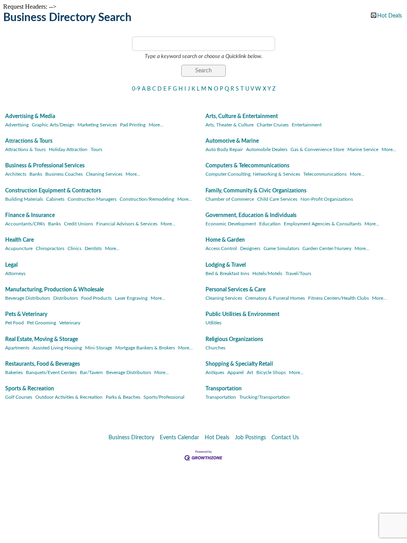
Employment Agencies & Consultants (322, 223)
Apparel (235, 372)
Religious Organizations (234, 339)
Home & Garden (225, 240)
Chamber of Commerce (229, 199)
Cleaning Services (104, 174)
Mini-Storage (98, 347)
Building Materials (24, 199)
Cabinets (55, 199)
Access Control (221, 248)
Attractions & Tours (28, 141)
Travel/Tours (298, 273)
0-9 (136, 89)
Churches (215, 347)
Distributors (65, 298)
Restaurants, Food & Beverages (42, 364)
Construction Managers (92, 199)
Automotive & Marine (232, 141)
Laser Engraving (131, 298)
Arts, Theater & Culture (229, 124)
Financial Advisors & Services (126, 223)
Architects (15, 174)
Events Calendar (179, 437)
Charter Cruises (273, 124)
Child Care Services (277, 199)
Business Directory (131, 437)
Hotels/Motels (267, 273)
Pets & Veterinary (26, 314)
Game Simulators (281, 248)
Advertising (17, 124)
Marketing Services (97, 124)
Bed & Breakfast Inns (227, 273)
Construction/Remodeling (147, 199)
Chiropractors (50, 248)
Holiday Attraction (68, 149)
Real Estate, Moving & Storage (41, 339)
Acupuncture (19, 248)
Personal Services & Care (235, 290)
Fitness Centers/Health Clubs (338, 298)
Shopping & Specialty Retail (239, 364)
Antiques (214, 372)
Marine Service (362, 149)
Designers (250, 248)
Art (250, 372)
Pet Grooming (41, 322)
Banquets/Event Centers (51, 372)
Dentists (93, 248)
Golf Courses (18, 397)
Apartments (17, 347)
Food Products (96, 298)
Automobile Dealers (266, 149)
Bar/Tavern (91, 372)
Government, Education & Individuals (251, 215)
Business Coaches (64, 174)
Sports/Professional (163, 397)
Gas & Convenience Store (317, 149)
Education (270, 223)
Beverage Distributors (27, 298)
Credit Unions (78, 223)
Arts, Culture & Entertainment (241, 116)
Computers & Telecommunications (247, 166)
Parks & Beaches (123, 397)
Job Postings (250, 437)
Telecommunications (325, 174)
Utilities (213, 322)
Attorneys (15, 273)
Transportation (223, 389)
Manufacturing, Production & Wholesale (54, 290)
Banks (35, 174)
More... (156, 124)
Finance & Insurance (30, 215)
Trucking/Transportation (264, 397)
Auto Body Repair (224, 149)
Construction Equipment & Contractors (53, 191)
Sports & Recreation (29, 389)
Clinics (74, 248)
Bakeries (14, 372)
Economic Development (230, 223)
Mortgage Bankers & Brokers (145, 347)
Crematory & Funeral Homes (275, 298)
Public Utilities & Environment (242, 314)
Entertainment (307, 124)
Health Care (19, 240)
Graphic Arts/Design (53, 124)
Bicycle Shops (271, 372)
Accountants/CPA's (25, 223)
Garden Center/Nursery (326, 248)
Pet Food (14, 322)
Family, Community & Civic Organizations (255, 191)
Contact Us (285, 437)
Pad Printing (132, 124)
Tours (96, 149)
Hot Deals (389, 15)
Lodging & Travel (225, 265)
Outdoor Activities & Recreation (69, 397)
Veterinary (69, 322)
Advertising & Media (30, 116)
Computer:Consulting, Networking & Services (252, 174)
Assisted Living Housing (57, 347)
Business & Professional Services (45, 166)
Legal (11, 265)
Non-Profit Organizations (326, 199)
